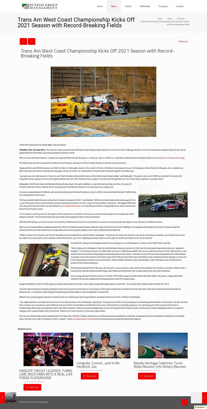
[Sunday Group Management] (39, 6)
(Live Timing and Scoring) (174, 158)
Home (159, 19)
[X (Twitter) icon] (178, 402)
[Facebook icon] (175, 402)
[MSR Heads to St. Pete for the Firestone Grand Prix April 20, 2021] (8, 397)
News (169, 19)
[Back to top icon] (185, 402)
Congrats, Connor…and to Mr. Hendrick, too (98, 364)
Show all (183, 41)
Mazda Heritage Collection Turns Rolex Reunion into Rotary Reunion (160, 364)
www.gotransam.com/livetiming (86, 319)
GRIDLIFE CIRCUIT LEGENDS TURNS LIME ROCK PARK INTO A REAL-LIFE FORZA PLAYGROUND (46, 374)
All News (180, 19)
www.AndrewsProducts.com (72, 206)
